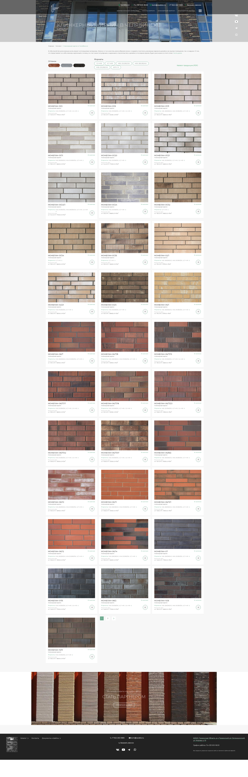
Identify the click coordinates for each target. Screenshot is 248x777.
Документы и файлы (50, 738)
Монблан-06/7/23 (163, 403)
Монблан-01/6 (108, 106)
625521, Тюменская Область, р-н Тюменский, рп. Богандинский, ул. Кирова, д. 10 (219, 739)
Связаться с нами (124, 705)
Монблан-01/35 (109, 256)
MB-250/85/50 (124, 63)
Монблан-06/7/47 (110, 453)
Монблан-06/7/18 (110, 403)
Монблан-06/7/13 (163, 354)
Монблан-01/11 (55, 155)
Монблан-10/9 (55, 650)
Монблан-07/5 (55, 601)
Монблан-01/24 (109, 205)
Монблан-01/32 (162, 205)
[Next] (114, 618)
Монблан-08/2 (108, 601)
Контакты (35, 738)
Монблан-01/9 (161, 106)
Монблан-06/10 (56, 502)
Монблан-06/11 (109, 502)
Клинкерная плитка (186, 11)
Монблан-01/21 (162, 155)
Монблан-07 (161, 551)
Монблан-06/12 (56, 551)
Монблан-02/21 (56, 305)
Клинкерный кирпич (166, 11)
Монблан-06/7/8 (109, 354)
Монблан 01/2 (55, 106)
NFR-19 (116, 67)
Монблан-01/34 (56, 256)
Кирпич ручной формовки (128, 11)
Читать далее (177, 53)
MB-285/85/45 (141, 63)
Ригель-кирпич (148, 11)
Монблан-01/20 (109, 155)
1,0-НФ (99, 63)
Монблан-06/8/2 (162, 453)
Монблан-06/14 (109, 551)
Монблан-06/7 (55, 354)
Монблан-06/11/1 (162, 502)
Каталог (23, 738)
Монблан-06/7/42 (57, 453)
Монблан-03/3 (108, 305)
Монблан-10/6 (161, 601)
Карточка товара (71, 91)
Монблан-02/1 (161, 256)
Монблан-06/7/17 (57, 403)
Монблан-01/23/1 (56, 205)
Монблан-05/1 (161, 305)
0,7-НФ (110, 63)
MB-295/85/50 (102, 67)
